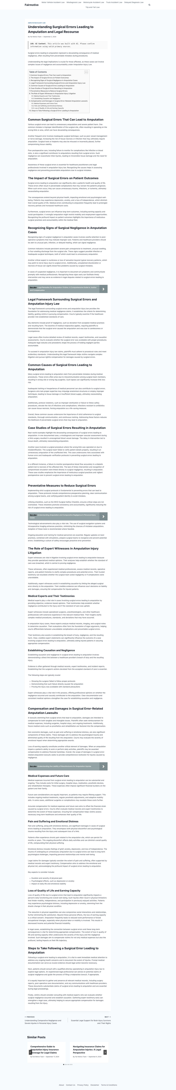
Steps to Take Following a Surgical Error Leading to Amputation (55, 111)
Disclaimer (95, 1085)
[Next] (105, 1052)
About (61, 1085)
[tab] (63, 1064)
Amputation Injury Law (37, 23)
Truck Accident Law (114, 2)
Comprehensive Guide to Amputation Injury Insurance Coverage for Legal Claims (44, 1049)
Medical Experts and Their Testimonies (47, 96)
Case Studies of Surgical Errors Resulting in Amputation (51, 88)
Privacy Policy (83, 1085)
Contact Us (70, 1085)
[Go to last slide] (30, 1052)
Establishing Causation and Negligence (47, 98)
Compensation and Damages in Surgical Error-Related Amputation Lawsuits (59, 101)
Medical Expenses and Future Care (45, 103)
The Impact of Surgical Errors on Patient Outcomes (50, 78)
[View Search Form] (149, 5)
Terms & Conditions (109, 1085)
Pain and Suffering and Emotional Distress (48, 106)
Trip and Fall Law (93, 7)
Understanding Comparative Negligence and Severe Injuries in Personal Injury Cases (43, 1020)
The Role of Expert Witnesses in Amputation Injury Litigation (53, 93)
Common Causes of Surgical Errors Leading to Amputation (52, 86)
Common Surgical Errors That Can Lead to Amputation (50, 75)
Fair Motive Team (35, 37)
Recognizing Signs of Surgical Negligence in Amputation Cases (54, 80)
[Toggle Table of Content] (85, 72)
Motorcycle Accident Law (93, 2)
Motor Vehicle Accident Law (53, 2)
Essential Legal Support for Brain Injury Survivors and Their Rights (91, 1020)
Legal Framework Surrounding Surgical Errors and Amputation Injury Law (58, 83)
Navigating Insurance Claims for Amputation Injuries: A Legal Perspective (89, 1049)
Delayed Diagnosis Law (134, 2)
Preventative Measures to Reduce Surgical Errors (49, 91)
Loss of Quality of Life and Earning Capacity (49, 108)
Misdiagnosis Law (74, 2)
